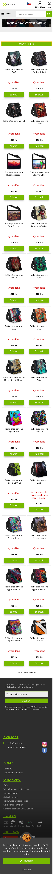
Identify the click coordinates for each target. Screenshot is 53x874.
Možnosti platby (10, 793)
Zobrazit (14, 94)
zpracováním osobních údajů (26, 707)
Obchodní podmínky (13, 805)
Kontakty (7, 769)
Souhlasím (28, 861)
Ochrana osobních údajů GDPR (18, 809)
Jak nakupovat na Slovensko (16, 789)
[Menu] (4, 13)
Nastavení (26, 869)
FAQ (5, 785)
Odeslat (26, 701)
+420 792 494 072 (18, 747)
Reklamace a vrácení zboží (15, 801)
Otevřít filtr (26, 44)
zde (26, 854)
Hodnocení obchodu (13, 772)
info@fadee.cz (16, 743)
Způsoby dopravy (11, 797)
